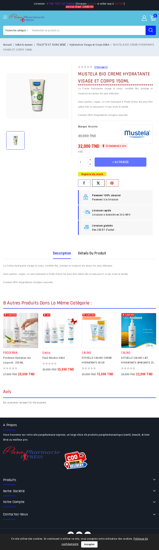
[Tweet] (98, 183)
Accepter (89, 544)
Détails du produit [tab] (92, 253)
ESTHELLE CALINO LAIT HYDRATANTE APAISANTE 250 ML (138, 362)
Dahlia (46, 352)
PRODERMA (10, 352)
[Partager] (84, 183)
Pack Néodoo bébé (53, 357)
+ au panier (120, 162)
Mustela (93, 126)
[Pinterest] (112, 183)
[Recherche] (151, 30)
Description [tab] (62, 253)
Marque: (83, 126)
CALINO (86, 352)
